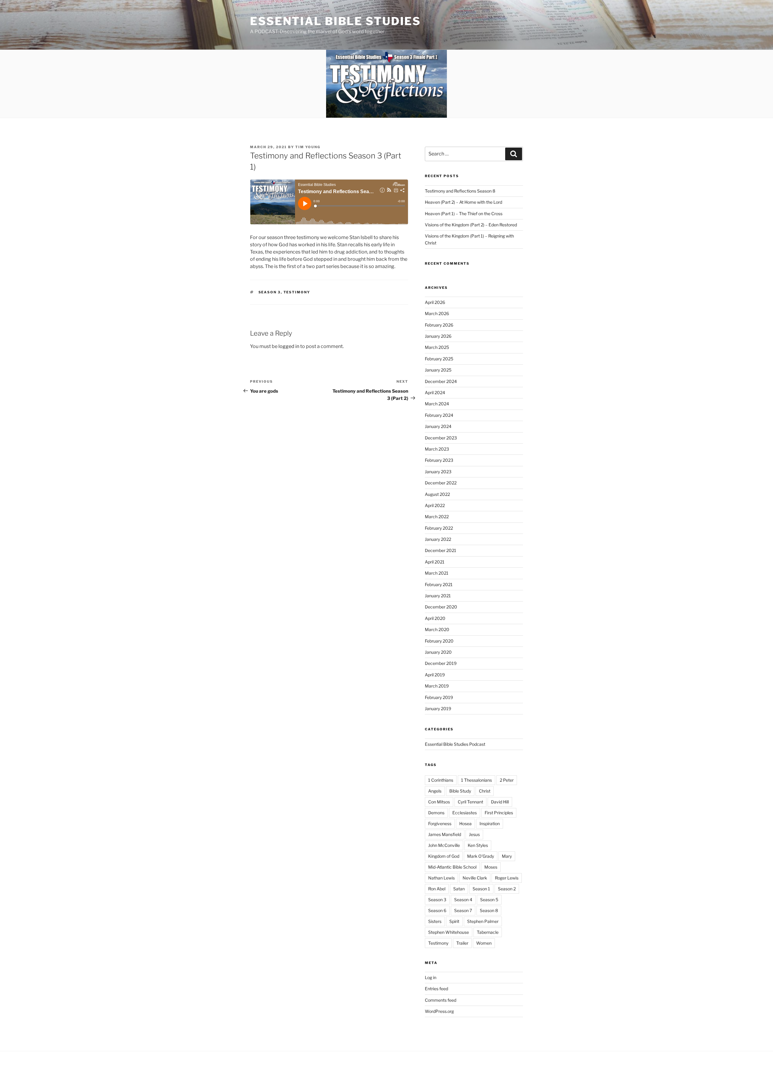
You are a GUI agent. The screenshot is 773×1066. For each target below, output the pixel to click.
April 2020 (435, 618)
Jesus (474, 834)
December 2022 (441, 482)
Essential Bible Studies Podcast (455, 744)
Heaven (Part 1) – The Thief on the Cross (463, 213)
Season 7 (463, 910)
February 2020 (439, 640)
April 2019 (435, 674)
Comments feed (440, 1000)
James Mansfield (444, 834)
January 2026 (438, 336)
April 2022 (435, 505)
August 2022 (437, 494)
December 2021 (440, 550)
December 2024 (441, 381)
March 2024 (437, 403)
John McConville (444, 845)
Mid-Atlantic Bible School (452, 867)
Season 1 (481, 888)
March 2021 (436, 573)
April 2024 (435, 392)
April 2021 (434, 561)
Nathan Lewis (441, 877)
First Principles (499, 812)
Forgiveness (439, 823)
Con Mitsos (439, 801)
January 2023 (438, 471)
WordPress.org (439, 1011)
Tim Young (307, 147)
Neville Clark (475, 877)
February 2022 (439, 528)
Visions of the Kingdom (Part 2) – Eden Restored (471, 224)
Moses (490, 867)
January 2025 (438, 369)
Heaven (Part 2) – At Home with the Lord (463, 202)
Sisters (434, 921)
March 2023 (437, 449)
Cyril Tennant (470, 801)
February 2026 (439, 324)
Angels (434, 790)
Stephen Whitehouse (448, 932)
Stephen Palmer (483, 921)
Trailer (462, 943)
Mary (507, 856)
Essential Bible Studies (335, 21)
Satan (459, 888)
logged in (288, 346)
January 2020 (438, 652)
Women (484, 943)
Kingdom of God (443, 856)
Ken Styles (478, 845)
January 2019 (438, 708)
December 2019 (441, 663)
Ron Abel (436, 888)
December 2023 (441, 437)
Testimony (297, 292)
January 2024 (438, 426)
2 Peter (507, 780)
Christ (484, 790)
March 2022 (437, 516)
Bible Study (460, 790)
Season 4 (463, 899)
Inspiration (490, 823)
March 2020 (437, 629)
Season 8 (489, 910)
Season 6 (437, 910)
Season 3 (269, 292)
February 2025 (439, 358)
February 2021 (439, 584)
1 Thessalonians (476, 780)
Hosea (465, 823)
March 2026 (437, 313)
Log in (430, 977)
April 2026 (435, 302)
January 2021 (438, 595)
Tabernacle (488, 932)
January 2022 (438, 539)
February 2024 (439, 415)
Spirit (454, 921)
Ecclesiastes (464, 812)
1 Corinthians (440, 780)
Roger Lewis (506, 877)
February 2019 (439, 697)
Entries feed (436, 988)
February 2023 (439, 460)
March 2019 (437, 685)
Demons (436, 812)
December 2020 (441, 606)
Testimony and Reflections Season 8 (460, 190)
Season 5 (489, 899)
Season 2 (507, 888)
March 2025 (437, 347)
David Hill (500, 801)
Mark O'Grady (480, 856)
